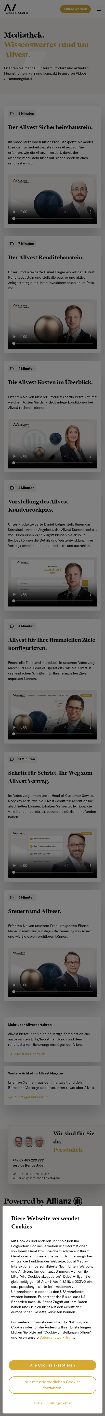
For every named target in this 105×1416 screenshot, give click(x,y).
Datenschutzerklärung (57, 1337)
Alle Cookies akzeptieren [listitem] (52, 1365)
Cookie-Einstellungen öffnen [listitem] (52, 1403)
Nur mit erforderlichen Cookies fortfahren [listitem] (52, 1385)
